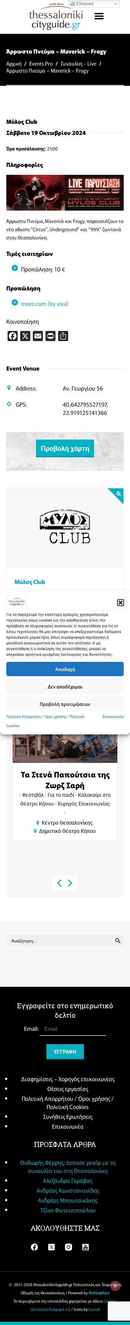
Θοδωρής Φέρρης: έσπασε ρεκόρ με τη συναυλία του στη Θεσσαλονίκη (67, 1166)
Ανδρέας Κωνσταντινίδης (68, 1190)
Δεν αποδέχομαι (65, 686)
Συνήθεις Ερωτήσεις (67, 1116)
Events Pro (41, 63)
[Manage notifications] (115, 1286)
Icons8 (94, 1309)
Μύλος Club (30, 581)
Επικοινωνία (113, 716)
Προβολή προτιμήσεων (65, 704)
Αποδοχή (65, 669)
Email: (32, 1028)
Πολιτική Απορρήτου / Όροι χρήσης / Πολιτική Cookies (68, 1102)
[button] (120, 602)
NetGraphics (99, 1292)
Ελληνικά (84, 3)
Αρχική (13, 63)
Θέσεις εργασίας (67, 1088)
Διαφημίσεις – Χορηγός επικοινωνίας (68, 1079)
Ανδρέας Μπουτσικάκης (68, 1200)
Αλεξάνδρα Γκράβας (67, 1180)
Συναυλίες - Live (78, 63)
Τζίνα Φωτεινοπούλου (67, 1210)
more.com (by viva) (44, 303)
